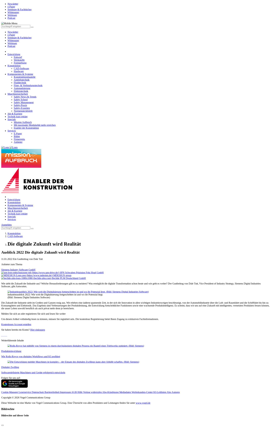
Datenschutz (38, 392)
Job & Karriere (15, 113)
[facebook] (1, 335)
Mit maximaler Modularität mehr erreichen (35, 125)
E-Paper (18, 133)
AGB (74, 392)
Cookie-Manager (10, 392)
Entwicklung (14, 54)
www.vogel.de (143, 403)
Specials (12, 119)
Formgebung (20, 62)
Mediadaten (125, 392)
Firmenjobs (19, 139)
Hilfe (80, 392)
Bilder (17, 136)
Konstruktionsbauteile (24, 77)
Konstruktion (14, 65)
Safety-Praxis (20, 105)
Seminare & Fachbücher (20, 37)
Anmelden (6, 224)
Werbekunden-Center (142, 392)
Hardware (19, 71)
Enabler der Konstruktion (26, 128)
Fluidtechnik (20, 82)
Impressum (65, 392)
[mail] (6, 335)
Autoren (176, 392)
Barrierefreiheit (52, 392)
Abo (169, 392)
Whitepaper (13, 40)
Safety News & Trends (25, 96)
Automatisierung (22, 88)
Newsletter (13, 32)
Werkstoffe (19, 60)
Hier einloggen (37, 329)
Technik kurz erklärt (17, 116)
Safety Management (24, 102)
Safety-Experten (22, 108)
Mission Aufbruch (23, 122)
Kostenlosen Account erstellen (16, 324)
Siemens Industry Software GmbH (18, 269)
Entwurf (18, 57)
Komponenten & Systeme (20, 74)
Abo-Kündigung (110, 392)
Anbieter (18, 142)
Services (12, 130)
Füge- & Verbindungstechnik (28, 85)
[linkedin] (5, 335)
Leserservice (25, 392)
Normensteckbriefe (23, 111)
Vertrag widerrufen (92, 392)
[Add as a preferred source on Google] (14, 387)
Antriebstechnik (21, 79)
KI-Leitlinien (160, 392)
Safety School (21, 99)
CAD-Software (21, 68)
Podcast (11, 46)
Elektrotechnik (21, 91)
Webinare (12, 43)
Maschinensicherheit (18, 94)
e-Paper (11, 34)
